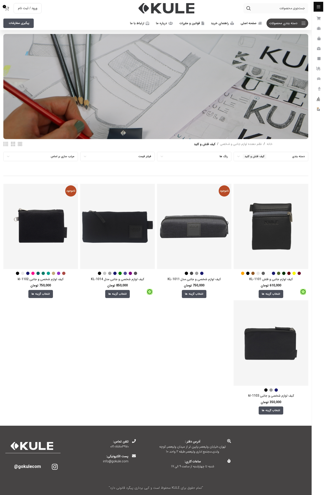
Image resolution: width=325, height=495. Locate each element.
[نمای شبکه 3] (13, 144)
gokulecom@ (27, 466)
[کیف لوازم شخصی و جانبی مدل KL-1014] (117, 226)
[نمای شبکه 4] (5, 144)
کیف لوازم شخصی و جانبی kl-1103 (271, 395)
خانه (270, 144)
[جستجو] (248, 8)
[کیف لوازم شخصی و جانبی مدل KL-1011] (194, 226)
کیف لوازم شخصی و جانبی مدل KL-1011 (194, 279)
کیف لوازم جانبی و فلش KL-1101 (271, 279)
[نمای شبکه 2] (20, 144)
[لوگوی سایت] (166, 8)
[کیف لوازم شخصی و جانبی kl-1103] (271, 342)
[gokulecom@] (54, 466)
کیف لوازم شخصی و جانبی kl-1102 (40, 279)
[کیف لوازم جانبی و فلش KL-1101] (271, 226)
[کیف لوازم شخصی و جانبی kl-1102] (40, 226)
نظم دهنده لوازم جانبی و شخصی (241, 144)
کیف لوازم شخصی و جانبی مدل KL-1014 (117, 279)
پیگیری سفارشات (19, 23)
